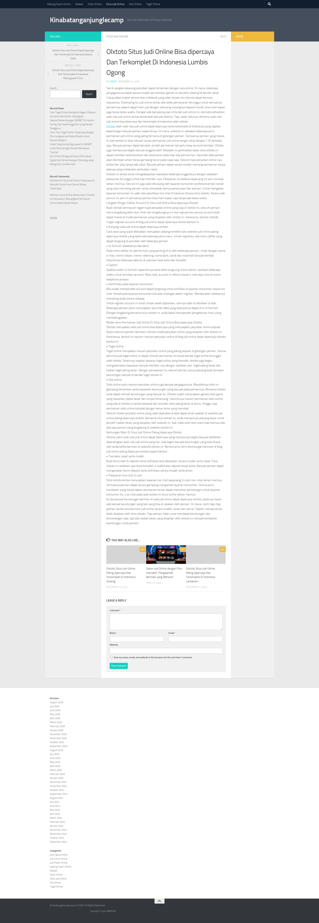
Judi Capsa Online (58, 854)
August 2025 (56, 750)
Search (53, 88)
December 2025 (58, 734)
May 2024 (55, 809)
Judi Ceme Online (58, 858)
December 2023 (58, 829)
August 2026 (56, 702)
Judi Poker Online (58, 862)
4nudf (113, 81)
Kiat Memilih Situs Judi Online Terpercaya (71, 180)
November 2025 (58, 738)
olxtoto (53, 217)
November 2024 (58, 786)
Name (113, 633)
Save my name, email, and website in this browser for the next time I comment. (153, 657)
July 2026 (54, 706)
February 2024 (57, 821)
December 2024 (58, 782)
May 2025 (55, 762)
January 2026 (56, 730)
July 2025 (54, 754)
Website (114, 644)
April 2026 (55, 718)
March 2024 (56, 817)
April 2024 (55, 813)
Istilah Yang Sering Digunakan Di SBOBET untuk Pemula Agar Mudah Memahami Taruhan (71, 148)
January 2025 (56, 778)
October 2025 (57, 742)
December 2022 (58, 841)
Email (172, 633)
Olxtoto (110, 126)
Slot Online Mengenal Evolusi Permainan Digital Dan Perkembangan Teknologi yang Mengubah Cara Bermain (72, 160)
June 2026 (55, 710)
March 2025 (56, 770)
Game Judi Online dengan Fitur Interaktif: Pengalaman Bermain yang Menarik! (164, 573)
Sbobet (79, 4)
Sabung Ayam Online (59, 4)
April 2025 (55, 766)
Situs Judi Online (115, 4)
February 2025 (57, 774)
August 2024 (56, 797)
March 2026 (56, 722)
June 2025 (55, 758)
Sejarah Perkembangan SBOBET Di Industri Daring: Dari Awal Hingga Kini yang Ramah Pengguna (72, 124)
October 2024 (57, 790)
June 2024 (55, 805)
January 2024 (56, 825)
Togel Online (153, 4)
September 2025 (58, 746)
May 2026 (55, 714)
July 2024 (54, 801)
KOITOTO (111, 911)
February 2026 (57, 726)
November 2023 (58, 833)
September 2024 (58, 793)
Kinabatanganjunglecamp (87, 20)
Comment (115, 610)
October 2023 (57, 837)
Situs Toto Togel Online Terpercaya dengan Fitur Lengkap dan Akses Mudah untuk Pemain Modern (72, 136)
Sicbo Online (95, 4)
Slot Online (135, 4)
